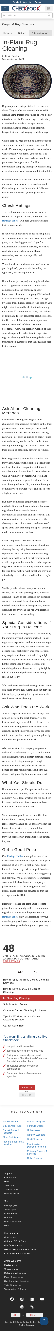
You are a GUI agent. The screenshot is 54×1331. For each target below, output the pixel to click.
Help (6, 1181)
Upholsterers (33, 1130)
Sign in (16, 2)
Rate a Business (12, 1221)
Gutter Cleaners (35, 1158)
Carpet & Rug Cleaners (18, 24)
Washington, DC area (15, 1289)
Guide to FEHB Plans (15, 1241)
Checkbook (10, 1237)
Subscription (10, 1209)
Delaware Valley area (15, 1273)
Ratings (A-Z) (11, 1205)
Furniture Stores (35, 1126)
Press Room (10, 1213)
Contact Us (10, 1177)
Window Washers (36, 1135)
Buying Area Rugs (12, 1126)
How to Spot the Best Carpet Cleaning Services (26, 981)
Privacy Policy (11, 1194)
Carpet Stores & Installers (11, 1131)
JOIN (15, 1315)
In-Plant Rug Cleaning (16, 998)
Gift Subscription (13, 1245)
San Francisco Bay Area (16, 1281)
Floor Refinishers (11, 1137)
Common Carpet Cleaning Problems (24, 1010)
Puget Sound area (13, 1277)
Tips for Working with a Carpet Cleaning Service (21, 1018)
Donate (38, 2)
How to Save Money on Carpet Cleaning (21, 990)
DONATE (34, 1315)
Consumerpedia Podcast (17, 1253)
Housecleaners (10, 1121)
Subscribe (26, 2)
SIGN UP (27, 1087)
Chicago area (11, 1269)
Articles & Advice (40, 33)
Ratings (22, 33)
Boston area (10, 1265)
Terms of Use (11, 1189)
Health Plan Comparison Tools (20, 1249)
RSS (6, 1225)
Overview (8, 33)
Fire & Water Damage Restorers (36, 1145)
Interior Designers (36, 1121)
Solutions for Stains (15, 1004)
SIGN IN (27, 1095)
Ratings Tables (10, 220)
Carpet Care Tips (13, 1025)
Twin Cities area (12, 1285)
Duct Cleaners (34, 1139)
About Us (9, 1185)
